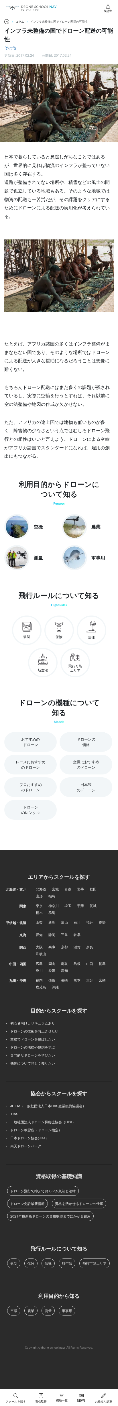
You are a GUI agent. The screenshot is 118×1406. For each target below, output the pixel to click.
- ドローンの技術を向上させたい (32, 1031)
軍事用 (67, 1310)
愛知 (39, 934)
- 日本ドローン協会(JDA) (26, 1137)
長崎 (64, 980)
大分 (89, 980)
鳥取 (64, 963)
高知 (64, 970)
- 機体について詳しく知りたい (30, 1063)
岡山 (51, 963)
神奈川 (53, 905)
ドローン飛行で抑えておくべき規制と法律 (43, 1190)
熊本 (77, 980)
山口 (89, 963)
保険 (30, 1263)
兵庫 (51, 946)
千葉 (80, 905)
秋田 (93, 888)
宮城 (55, 888)
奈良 (89, 946)
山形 (39, 895)
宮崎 (102, 980)
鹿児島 (41, 986)
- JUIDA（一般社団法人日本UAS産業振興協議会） (46, 1105)
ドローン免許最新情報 (27, 1203)
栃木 (39, 912)
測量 (48, 1310)
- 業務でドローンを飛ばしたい (30, 1039)
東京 (39, 905)
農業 (30, 1310)
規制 (13, 1263)
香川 (39, 970)
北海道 (41, 888)
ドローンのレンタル (30, 809)
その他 (10, 47)
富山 (64, 922)
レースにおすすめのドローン (31, 764)
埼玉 (67, 905)
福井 (89, 922)
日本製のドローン (86, 787)
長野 (102, 922)
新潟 (51, 922)
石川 (77, 922)
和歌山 (41, 953)
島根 (77, 963)
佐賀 (51, 980)
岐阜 (77, 934)
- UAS (12, 1113)
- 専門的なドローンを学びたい (30, 1055)
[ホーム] (6, 21)
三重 (64, 934)
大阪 (39, 946)
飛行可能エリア (94, 1263)
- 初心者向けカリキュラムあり (30, 1022)
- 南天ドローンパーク (23, 1145)
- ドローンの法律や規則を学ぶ (30, 1047)
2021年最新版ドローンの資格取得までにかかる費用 (50, 1216)
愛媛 (51, 970)
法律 (48, 1263)
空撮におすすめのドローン (86, 764)
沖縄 (55, 986)
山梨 (39, 922)
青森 (67, 888)
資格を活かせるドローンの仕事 (79, 1203)
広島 (39, 963)
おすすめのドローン (30, 742)
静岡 (51, 934)
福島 (51, 895)
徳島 (102, 963)
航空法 (67, 1263)
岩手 (80, 888)
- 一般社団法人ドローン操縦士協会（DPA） (41, 1121)
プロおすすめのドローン (30, 787)
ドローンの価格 (86, 742)
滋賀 (77, 946)
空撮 (13, 1310)
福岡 (39, 980)
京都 (64, 946)
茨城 (93, 905)
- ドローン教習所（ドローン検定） (34, 1129)
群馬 (51, 912)
